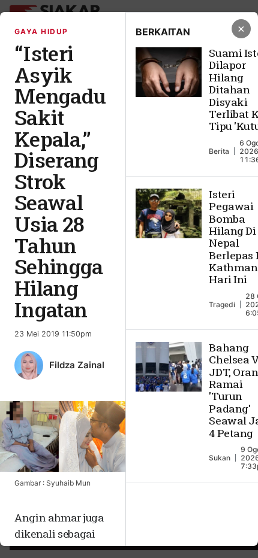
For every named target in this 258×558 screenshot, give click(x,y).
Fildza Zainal (76, 365)
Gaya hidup (41, 31)
